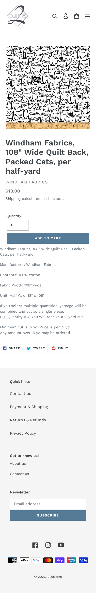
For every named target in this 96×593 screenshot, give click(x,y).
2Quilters (55, 577)
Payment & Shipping (29, 406)
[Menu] (87, 16)
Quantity (14, 216)
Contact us (20, 393)
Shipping (13, 198)
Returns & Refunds (28, 420)
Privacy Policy (23, 433)
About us (18, 463)
